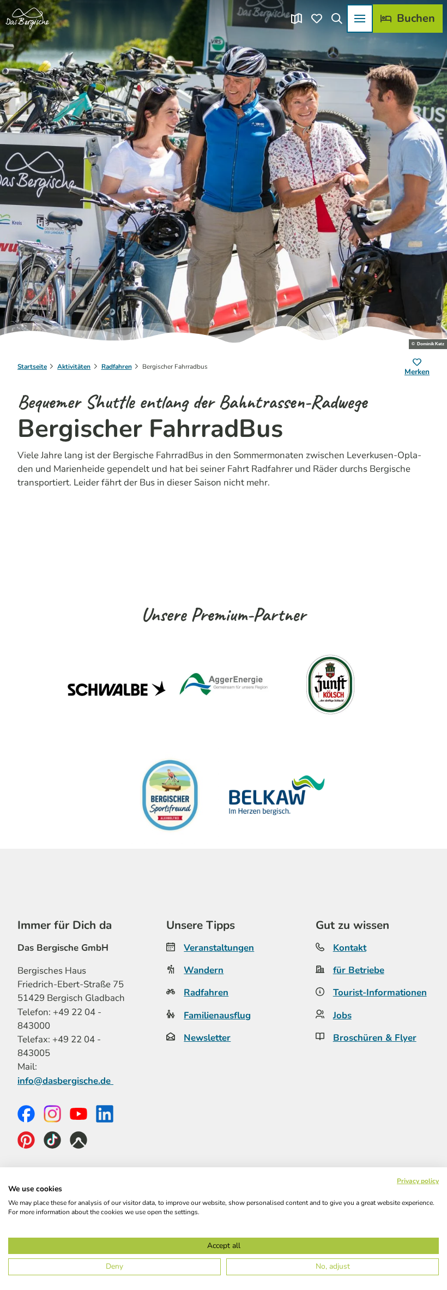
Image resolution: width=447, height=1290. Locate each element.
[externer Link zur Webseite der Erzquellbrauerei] (170, 795)
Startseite (32, 366)
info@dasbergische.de (65, 1081)
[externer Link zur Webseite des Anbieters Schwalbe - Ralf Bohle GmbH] (116, 688)
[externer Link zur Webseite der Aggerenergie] (223, 688)
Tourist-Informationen (380, 992)
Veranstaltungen (219, 947)
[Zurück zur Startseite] (27, 18)
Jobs (342, 1015)
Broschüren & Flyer (374, 1037)
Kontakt (349, 947)
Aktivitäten (73, 366)
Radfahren (116, 366)
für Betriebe (358, 970)
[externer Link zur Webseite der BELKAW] (277, 795)
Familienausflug (217, 1015)
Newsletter (207, 1037)
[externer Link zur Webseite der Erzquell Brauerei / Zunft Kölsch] (330, 688)
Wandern (204, 970)
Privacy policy (418, 1181)
